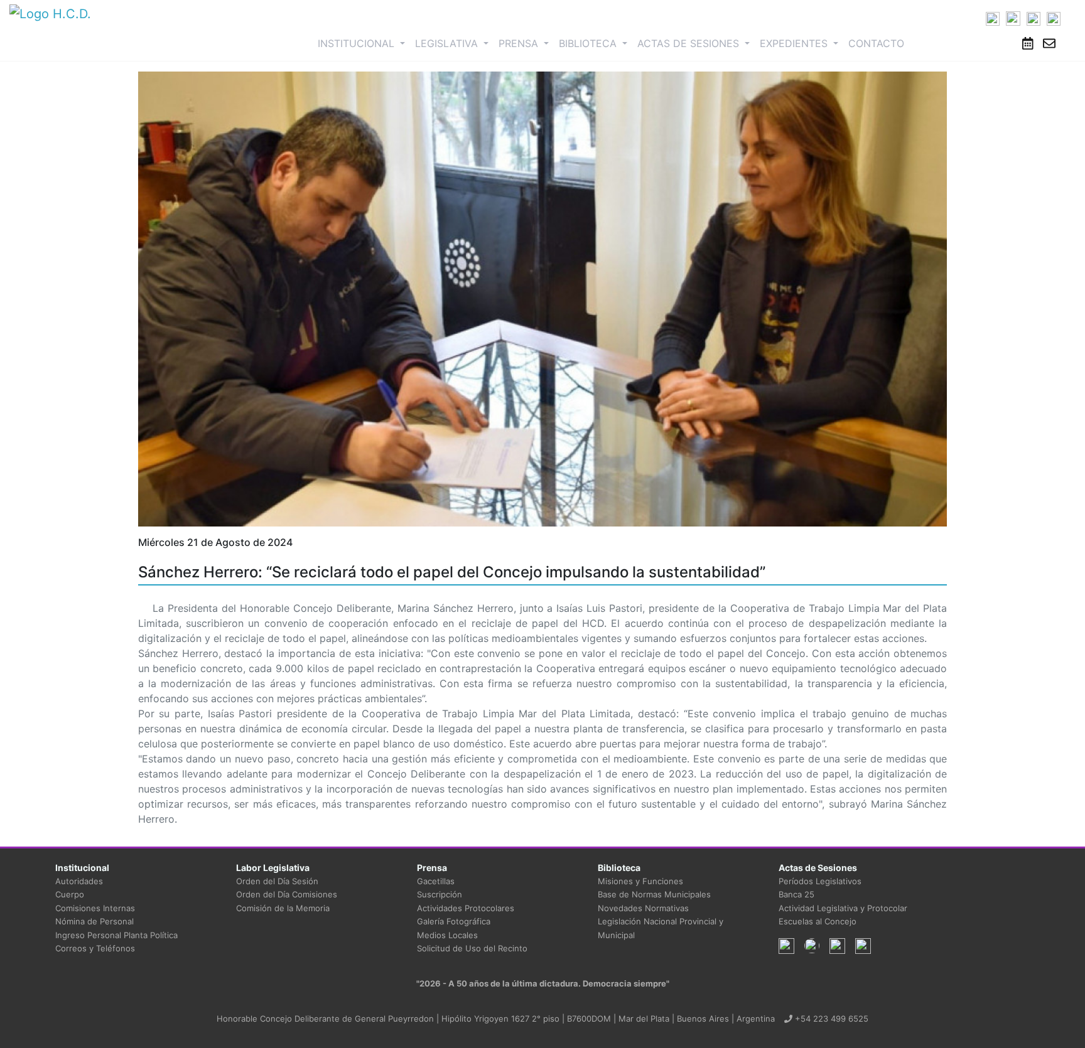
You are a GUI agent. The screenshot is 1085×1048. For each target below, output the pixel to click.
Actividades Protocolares (465, 908)
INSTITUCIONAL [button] (364, 43)
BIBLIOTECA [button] (589, 43)
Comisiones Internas (95, 908)
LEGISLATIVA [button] (448, 43)
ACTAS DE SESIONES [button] (689, 43)
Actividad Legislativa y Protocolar (843, 908)
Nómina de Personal (94, 921)
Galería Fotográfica (453, 921)
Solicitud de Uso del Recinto (472, 948)
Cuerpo (69, 894)
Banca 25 (796, 894)
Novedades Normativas (643, 908)
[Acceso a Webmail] (1049, 43)
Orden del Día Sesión (277, 881)
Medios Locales (447, 935)
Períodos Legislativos (820, 881)
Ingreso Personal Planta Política (116, 935)
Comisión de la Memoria (283, 908)
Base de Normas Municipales (654, 894)
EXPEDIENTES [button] (795, 43)
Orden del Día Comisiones (286, 894)
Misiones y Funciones (640, 881)
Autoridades (79, 881)
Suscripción (439, 894)
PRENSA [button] (520, 43)
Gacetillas (436, 881)
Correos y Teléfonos (95, 948)
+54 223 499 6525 (830, 1018)
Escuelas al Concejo (817, 921)
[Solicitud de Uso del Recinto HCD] (1028, 43)
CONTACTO (876, 43)
